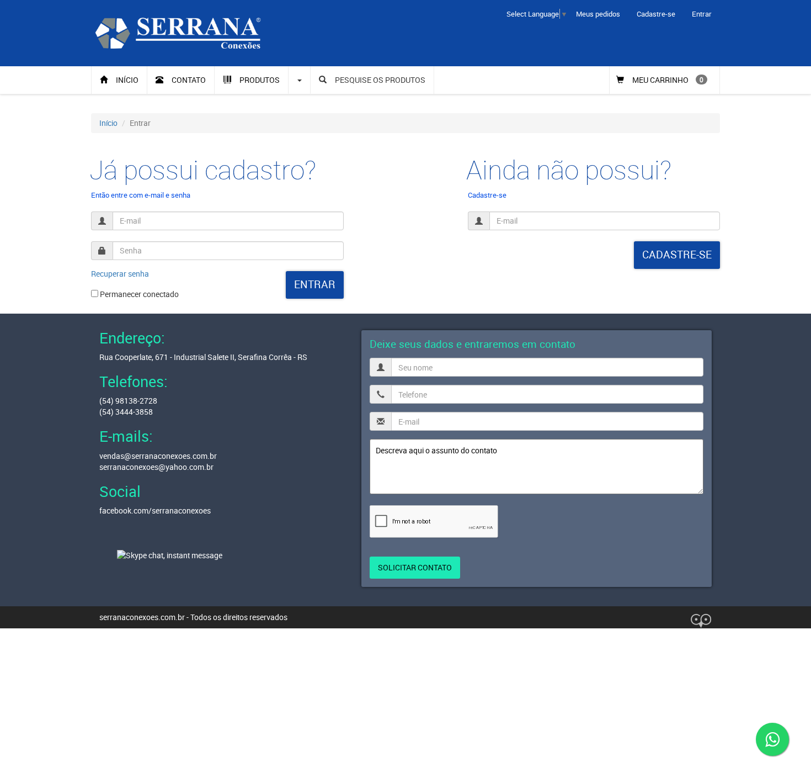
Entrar (702, 14)
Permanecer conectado (138, 294)
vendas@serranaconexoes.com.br (158, 456)
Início (108, 123)
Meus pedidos (598, 14)
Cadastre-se (656, 14)
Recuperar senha (120, 273)
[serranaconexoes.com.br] (178, 32)
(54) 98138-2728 (128, 400)
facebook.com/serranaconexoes (155, 510)
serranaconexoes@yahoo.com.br (156, 467)
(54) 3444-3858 (126, 411)
